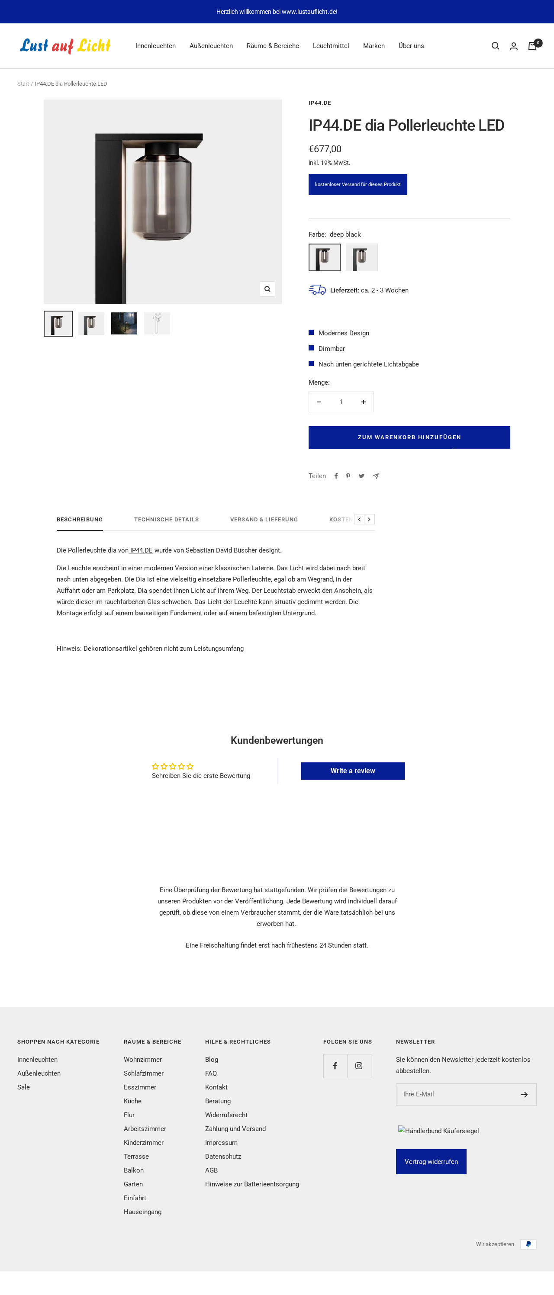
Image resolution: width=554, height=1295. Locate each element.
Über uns (411, 46)
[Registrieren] (524, 1095)
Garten (133, 1184)
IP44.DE (320, 103)
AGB (211, 1170)
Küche (133, 1101)
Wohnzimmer (143, 1060)
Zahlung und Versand (235, 1129)
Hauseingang (142, 1212)
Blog (211, 1060)
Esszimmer (140, 1087)
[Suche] (495, 46)
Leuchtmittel (331, 46)
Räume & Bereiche (273, 46)
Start (23, 83)
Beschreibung (80, 519)
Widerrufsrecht (226, 1115)
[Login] (514, 46)
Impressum (221, 1143)
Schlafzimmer (144, 1073)
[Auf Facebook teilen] (336, 476)
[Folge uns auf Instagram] (359, 1066)
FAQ (211, 1073)
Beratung (218, 1101)
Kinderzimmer (144, 1143)
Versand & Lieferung (264, 519)
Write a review (353, 771)
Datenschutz (223, 1156)
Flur (129, 1115)
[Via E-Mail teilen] (376, 476)
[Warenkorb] (532, 46)
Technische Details (166, 519)
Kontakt (216, 1087)
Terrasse (136, 1156)
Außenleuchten (211, 46)
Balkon (134, 1170)
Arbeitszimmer (145, 1129)
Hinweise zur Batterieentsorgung (252, 1184)
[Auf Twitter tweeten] (361, 476)
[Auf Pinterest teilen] (348, 476)
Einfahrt (135, 1198)
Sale (23, 1087)
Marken (374, 46)
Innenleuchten (155, 46)
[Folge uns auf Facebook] (335, 1066)
